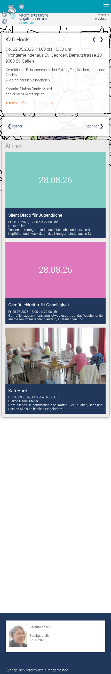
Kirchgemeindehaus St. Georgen (53, 58)
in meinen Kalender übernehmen (31, 102)
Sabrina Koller (39, 631)
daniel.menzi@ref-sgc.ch (24, 94)
